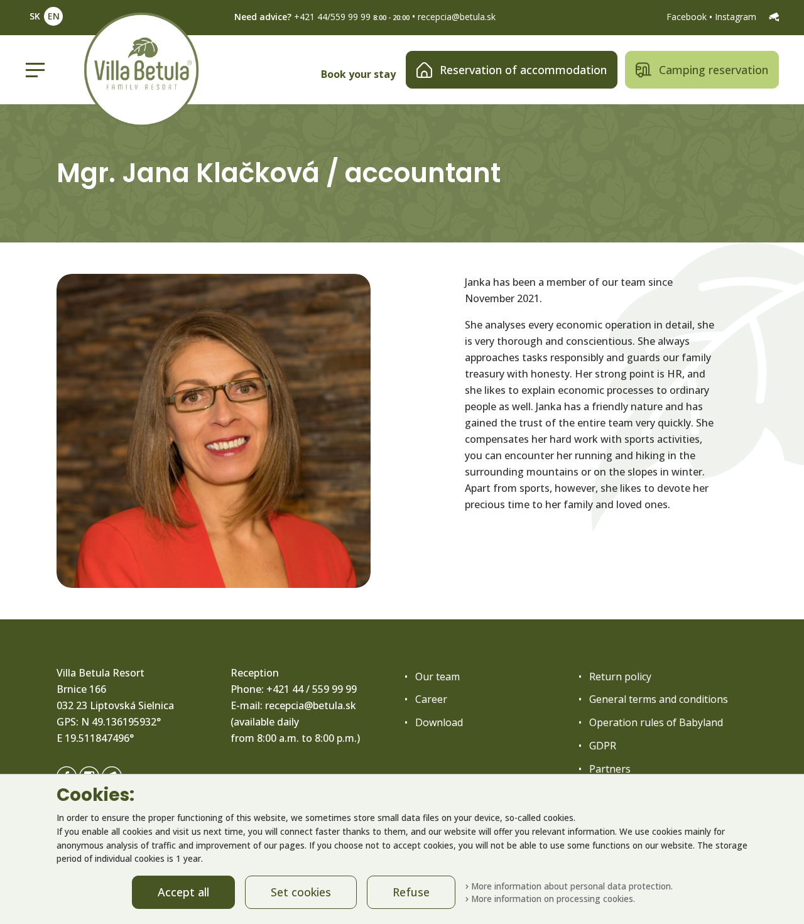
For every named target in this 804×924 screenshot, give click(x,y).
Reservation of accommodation (523, 69)
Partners (610, 769)
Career (431, 699)
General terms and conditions (658, 699)
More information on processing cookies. (552, 899)
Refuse (411, 892)
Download (439, 722)
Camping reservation (713, 69)
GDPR (602, 746)
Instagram (737, 17)
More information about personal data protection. (571, 886)
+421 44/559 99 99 (332, 17)
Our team (437, 676)
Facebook (687, 17)
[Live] (774, 17)
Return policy (620, 676)
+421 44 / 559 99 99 (311, 689)
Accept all (183, 892)
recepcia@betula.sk (457, 17)
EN (54, 16)
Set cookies (301, 892)
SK (35, 16)
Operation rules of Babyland (656, 722)
